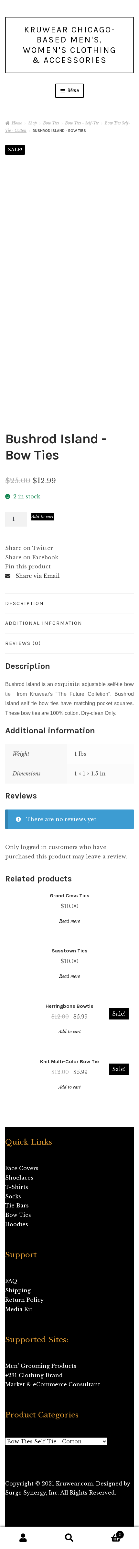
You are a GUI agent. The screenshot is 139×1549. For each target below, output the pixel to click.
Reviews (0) (23, 643)
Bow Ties (51, 123)
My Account (23, 1538)
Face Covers (21, 1168)
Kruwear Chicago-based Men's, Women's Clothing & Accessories (69, 45)
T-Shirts (16, 1187)
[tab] (69, 604)
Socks (13, 1196)
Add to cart (42, 516)
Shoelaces (19, 1177)
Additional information (43, 623)
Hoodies (16, 1224)
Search (69, 1538)
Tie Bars (17, 1205)
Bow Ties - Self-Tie (82, 123)
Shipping (18, 1290)
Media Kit (18, 1309)
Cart (107, 1532)
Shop (32, 123)
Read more (69, 921)
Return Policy (24, 1300)
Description (24, 603)
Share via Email (38, 576)
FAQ (11, 1281)
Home (17, 123)
